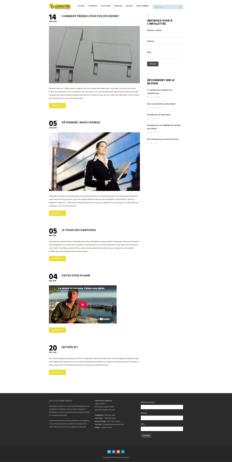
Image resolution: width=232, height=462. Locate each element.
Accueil (81, 5)
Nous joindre (142, 5)
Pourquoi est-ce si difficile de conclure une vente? (164, 127)
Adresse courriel (154, 30)
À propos (93, 5)
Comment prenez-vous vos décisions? (90, 16)
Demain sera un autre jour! (158, 114)
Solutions (105, 5)
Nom (149, 52)
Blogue (129, 5)
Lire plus (56, 105)
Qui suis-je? (70, 347)
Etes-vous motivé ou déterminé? (161, 103)
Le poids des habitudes (79, 230)
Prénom (150, 41)
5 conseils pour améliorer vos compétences (159, 92)
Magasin (118, 5)
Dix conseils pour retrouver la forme (162, 139)
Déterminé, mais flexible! (81, 122)
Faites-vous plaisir (76, 275)
